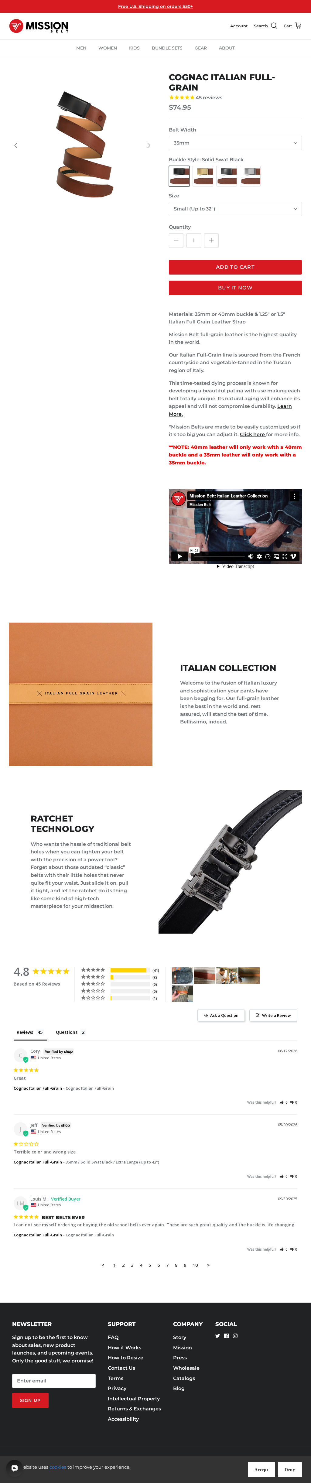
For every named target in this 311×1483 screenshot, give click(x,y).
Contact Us (121, 1368)
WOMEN (107, 48)
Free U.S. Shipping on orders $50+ (155, 6)
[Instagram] (235, 1336)
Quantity (180, 227)
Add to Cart (235, 267)
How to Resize (125, 1358)
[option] (82, 145)
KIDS (134, 48)
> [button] (208, 1265)
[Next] (149, 145)
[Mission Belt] (38, 26)
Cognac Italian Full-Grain (38, 1088)
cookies (58, 1467)
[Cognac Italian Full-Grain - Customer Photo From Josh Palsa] (204, 975)
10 (195, 1265)
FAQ (113, 1337)
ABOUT (227, 48)
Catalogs (184, 1378)
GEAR (201, 48)
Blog (179, 1388)
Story (179, 1337)
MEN (81, 48)
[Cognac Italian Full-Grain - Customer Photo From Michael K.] (227, 975)
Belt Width (182, 130)
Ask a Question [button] (224, 1015)
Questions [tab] (66, 1032)
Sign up (30, 1400)
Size (174, 196)
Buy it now (235, 288)
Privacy (117, 1388)
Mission (182, 1348)
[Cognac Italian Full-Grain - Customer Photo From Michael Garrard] (249, 975)
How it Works (124, 1348)
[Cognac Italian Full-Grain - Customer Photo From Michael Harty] (182, 975)
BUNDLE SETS (167, 48)
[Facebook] (226, 1336)
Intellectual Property (134, 1399)
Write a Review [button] (276, 1015)
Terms (115, 1378)
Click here (252, 434)
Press (180, 1358)
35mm (182, 143)
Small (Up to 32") (194, 209)
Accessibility (123, 1419)
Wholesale (186, 1368)
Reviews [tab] (25, 1032)
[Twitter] (217, 1336)
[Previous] (15, 145)
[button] (283, 1102)
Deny (290, 1470)
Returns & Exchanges (134, 1409)
